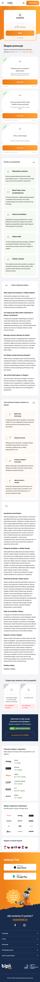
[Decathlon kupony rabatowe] (20, 831)
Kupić (20, 33)
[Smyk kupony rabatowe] (20, 826)
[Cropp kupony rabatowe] (31, 831)
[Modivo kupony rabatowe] (20, 821)
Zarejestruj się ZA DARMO (20, 735)
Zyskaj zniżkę (20, 82)
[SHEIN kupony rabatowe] (9, 821)
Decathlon (7, 669)
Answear (12, 669)
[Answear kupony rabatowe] (31, 821)
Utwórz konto (33, 3)
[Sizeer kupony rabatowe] (9, 831)
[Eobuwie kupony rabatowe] (31, 815)
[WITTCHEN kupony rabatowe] (31, 826)
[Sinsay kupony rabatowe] (20, 815)
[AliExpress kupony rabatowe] (9, 815)
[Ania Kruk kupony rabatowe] (9, 826)
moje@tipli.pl (20, 919)
